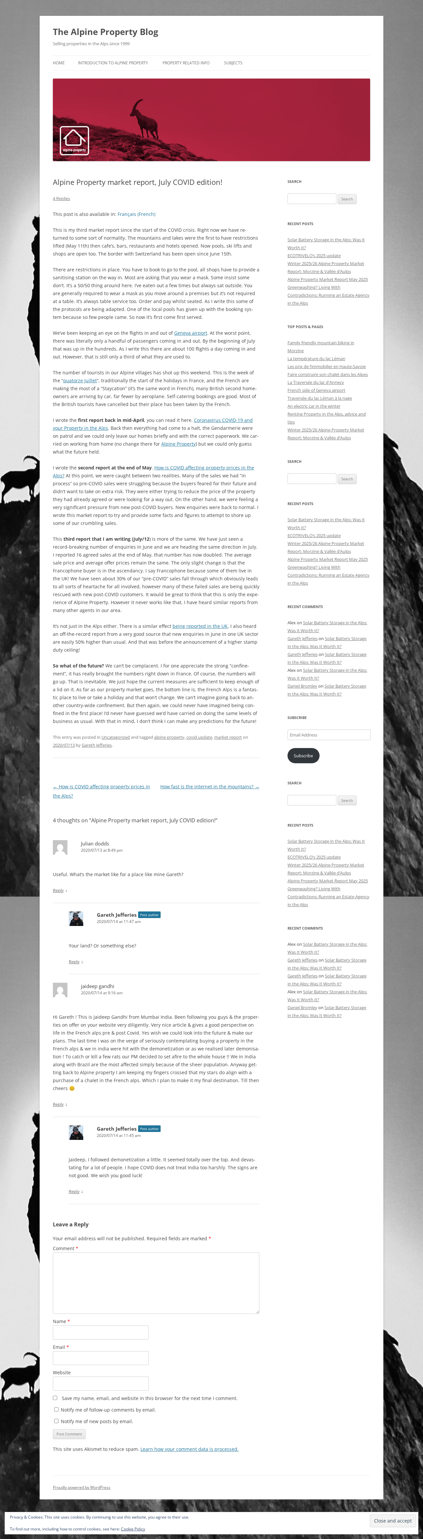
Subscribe (303, 756)
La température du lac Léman (316, 358)
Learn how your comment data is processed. (189, 1449)
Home (59, 63)
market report (228, 737)
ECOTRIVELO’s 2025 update (314, 255)
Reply (58, 890)
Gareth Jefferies (97, 745)
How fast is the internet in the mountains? (209, 786)
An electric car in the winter (314, 406)
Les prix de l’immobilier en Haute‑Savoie (327, 366)
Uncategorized (115, 737)
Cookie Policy (133, 1529)
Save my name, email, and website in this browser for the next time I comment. (150, 1398)
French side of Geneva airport (316, 390)
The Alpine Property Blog (105, 32)
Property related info (186, 63)
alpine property (169, 737)
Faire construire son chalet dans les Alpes (328, 374)
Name (61, 1321)
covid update (199, 737)
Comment (65, 1248)
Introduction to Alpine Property (113, 63)
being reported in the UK (200, 626)
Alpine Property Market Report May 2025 (328, 279)
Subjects (233, 63)
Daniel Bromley (302, 686)
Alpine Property (178, 444)
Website (62, 1372)
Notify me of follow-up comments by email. (108, 1410)
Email (61, 1347)
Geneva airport (190, 333)
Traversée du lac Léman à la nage (320, 398)
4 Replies (61, 198)
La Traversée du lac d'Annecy (316, 382)
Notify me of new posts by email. (97, 1421)
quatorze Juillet (80, 380)
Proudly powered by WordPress (81, 1487)
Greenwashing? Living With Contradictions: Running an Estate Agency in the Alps (328, 295)
